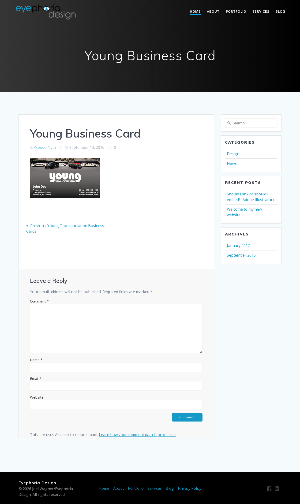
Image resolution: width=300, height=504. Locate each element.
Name (36, 359)
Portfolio (236, 11)
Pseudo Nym (45, 147)
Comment (39, 301)
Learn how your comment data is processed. (137, 434)
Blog (280, 11)
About (213, 11)
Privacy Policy (189, 488)
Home (195, 11)
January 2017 (238, 245)
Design (233, 153)
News (232, 163)
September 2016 (241, 255)
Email (35, 378)
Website (37, 397)
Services (261, 11)
